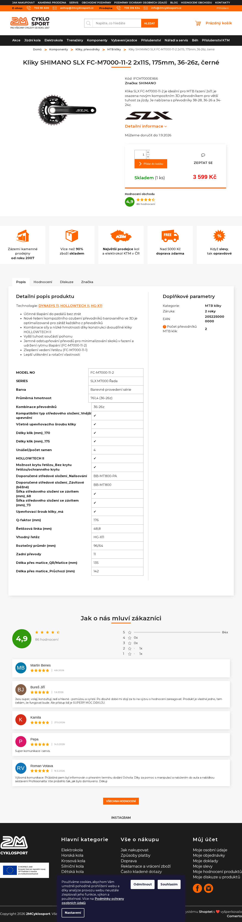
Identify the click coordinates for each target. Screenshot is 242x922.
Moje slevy (203, 866)
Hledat (149, 23)
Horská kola (72, 855)
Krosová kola (73, 860)
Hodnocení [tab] (42, 282)
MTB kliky (213, 306)
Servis (73, 2)
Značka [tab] (87, 282)
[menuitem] (16, 40)
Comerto (234, 916)
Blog (174, 2)
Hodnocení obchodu (196, 2)
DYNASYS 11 (48, 306)
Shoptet (206, 912)
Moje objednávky (209, 855)
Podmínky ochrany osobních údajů (140, 2)
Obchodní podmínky (96, 2)
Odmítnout (143, 884)
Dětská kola (72, 871)
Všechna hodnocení (121, 801)
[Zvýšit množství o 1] (148, 152)
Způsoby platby (135, 855)
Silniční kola (72, 866)
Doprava (129, 860)
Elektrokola (72, 849)
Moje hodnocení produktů (217, 871)
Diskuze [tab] (66, 282)
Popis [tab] (21, 282)
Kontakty (222, 2)
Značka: (140, 83)
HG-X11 (96, 306)
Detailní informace (144, 126)
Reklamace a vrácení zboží (146, 866)
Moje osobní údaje (210, 849)
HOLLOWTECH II (74, 306)
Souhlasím (169, 884)
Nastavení (73, 913)
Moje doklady (205, 860)
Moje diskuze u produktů (216, 877)
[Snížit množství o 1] (148, 157)
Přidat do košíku (153, 163)
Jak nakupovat (23, 2)
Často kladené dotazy (141, 871)
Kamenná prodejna (52, 2)
